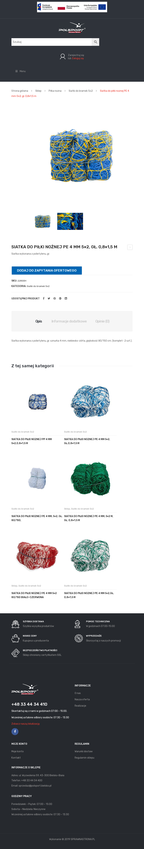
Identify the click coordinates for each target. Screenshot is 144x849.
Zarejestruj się (76, 55)
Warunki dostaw (84, 751)
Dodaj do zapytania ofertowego (47, 270)
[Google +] (60, 298)
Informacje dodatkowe (69, 321)
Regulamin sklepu (84, 757)
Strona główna (19, 90)
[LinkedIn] (66, 298)
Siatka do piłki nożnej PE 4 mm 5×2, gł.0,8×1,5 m (87, 441)
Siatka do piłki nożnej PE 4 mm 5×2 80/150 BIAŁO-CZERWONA (34, 595)
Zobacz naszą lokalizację (25, 723)
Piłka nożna (55, 90)
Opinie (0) (102, 321)
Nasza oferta (82, 699)
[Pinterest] (54, 298)
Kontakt (16, 757)
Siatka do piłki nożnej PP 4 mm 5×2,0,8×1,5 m (31, 441)
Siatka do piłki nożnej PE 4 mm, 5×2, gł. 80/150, (37, 518)
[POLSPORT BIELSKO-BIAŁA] (72, 27)
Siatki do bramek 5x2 (81, 90)
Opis (38, 321)
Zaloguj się (78, 58)
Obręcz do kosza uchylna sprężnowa (130, 248)
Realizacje (80, 705)
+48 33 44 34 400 (31, 780)
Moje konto (17, 751)
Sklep (38, 90)
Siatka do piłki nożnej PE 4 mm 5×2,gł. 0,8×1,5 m (89, 595)
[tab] (38, 321)
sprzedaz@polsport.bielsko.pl (35, 785)
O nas (78, 693)
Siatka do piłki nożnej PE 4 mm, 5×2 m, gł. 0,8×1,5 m (88, 518)
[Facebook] (43, 298)
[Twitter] (49, 298)
